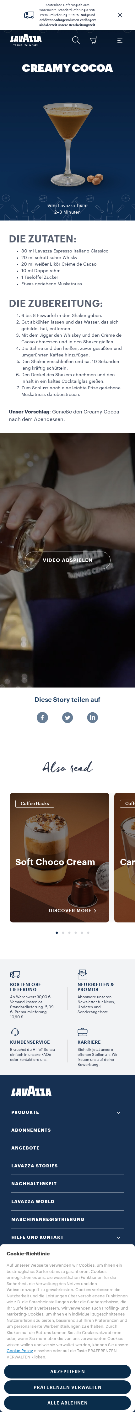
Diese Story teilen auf (67, 700)
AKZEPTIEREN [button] (67, 1371)
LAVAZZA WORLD (33, 1201)
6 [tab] (88, 933)
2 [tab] (63, 933)
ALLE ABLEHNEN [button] (67, 1403)
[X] (67, 718)
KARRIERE (89, 1042)
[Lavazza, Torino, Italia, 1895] (26, 40)
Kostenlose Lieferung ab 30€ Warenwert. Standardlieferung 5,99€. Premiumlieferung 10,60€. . (67, 15)
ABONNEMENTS (31, 1130)
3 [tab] (69, 933)
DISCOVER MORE (70, 910)
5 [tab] (82, 933)
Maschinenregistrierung (47, 1219)
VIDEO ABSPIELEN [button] (68, 560)
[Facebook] (42, 718)
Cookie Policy (20, 1351)
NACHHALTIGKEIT (34, 1183)
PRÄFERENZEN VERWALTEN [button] (68, 1387)
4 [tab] (76, 933)
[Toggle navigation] (119, 40)
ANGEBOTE (25, 1148)
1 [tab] (57, 933)
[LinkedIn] (92, 718)
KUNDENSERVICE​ (30, 1042)
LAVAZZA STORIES (34, 1166)
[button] (120, 15)
